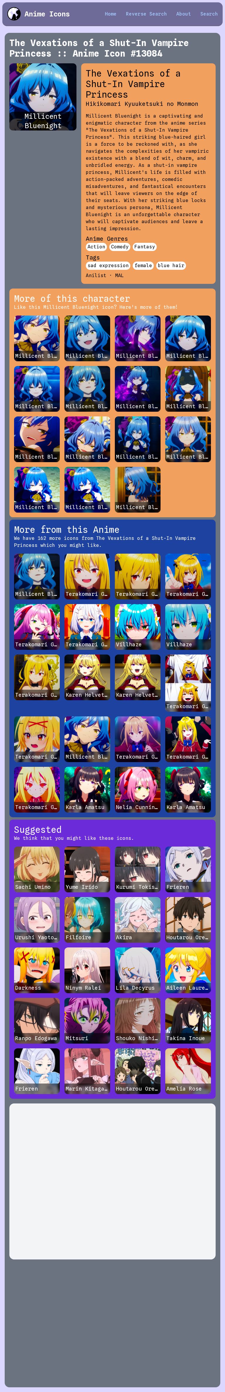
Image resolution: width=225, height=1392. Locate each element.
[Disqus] (112, 1181)
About (183, 14)
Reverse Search (146, 14)
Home (111, 14)
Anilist (96, 275)
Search (209, 14)
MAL (119, 275)
